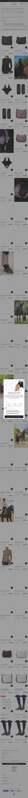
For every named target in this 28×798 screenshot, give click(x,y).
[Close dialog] (23, 380)
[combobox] (7, 408)
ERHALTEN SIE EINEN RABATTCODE (14, 416)
